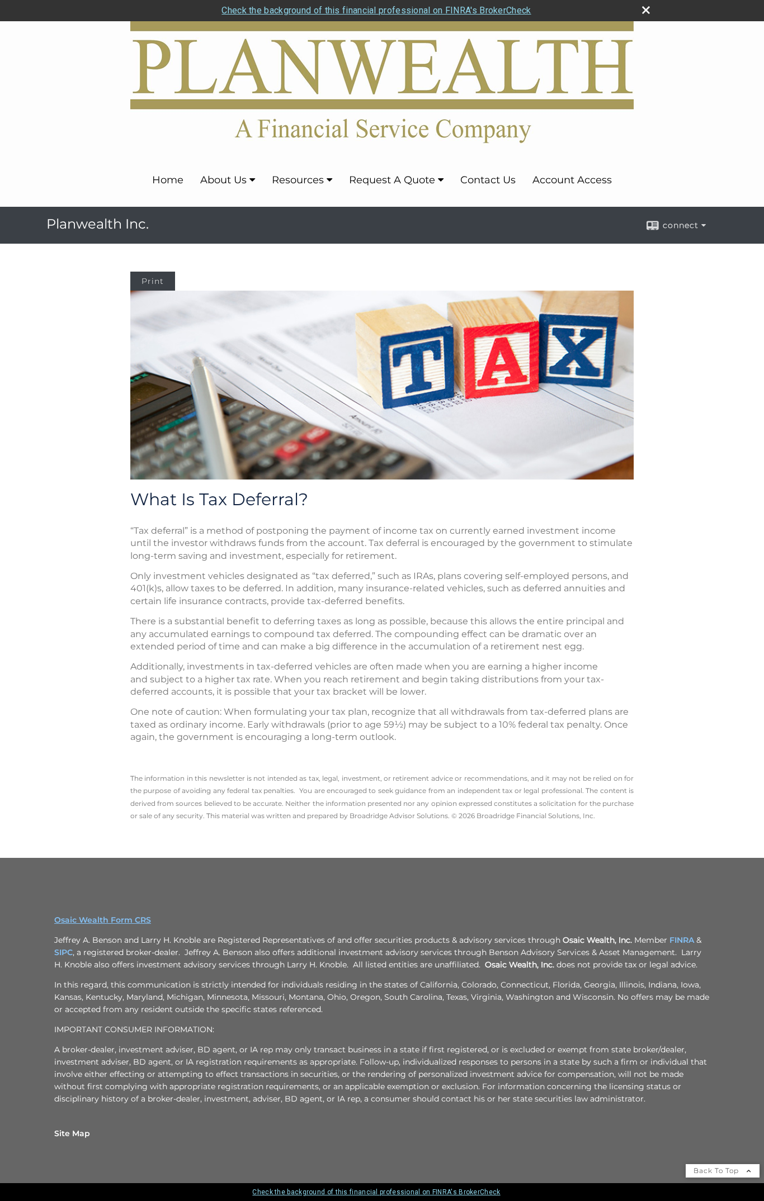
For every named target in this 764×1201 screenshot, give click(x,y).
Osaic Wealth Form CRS (102, 920)
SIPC (63, 952)
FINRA (681, 940)
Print (153, 281)
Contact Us (488, 180)
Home (167, 180)
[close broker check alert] (646, 10)
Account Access (572, 180)
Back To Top (717, 1170)
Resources (298, 180)
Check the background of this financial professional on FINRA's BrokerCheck (376, 10)
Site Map (72, 1133)
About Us (223, 180)
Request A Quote (392, 180)
